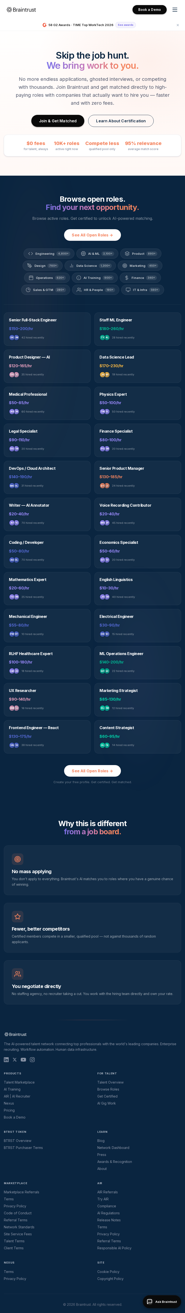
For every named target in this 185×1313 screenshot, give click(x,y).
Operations (50, 278)
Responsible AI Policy (114, 1248)
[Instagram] (32, 1059)
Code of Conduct (18, 1213)
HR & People (98, 290)
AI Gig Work (106, 1103)
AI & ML (100, 254)
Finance (143, 278)
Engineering (52, 254)
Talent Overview (110, 1082)
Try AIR (103, 1199)
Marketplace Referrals (21, 1192)
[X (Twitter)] (15, 1059)
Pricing (9, 1110)
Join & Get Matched (58, 120)
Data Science (93, 266)
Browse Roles (108, 1089)
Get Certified (107, 1096)
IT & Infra (145, 290)
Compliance (106, 1206)
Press (101, 1155)
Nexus (9, 1103)
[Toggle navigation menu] (175, 10)
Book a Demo (149, 9)
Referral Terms (15, 1220)
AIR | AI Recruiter (17, 1096)
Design (45, 266)
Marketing (143, 266)
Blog (101, 1141)
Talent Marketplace (19, 1082)
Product (144, 254)
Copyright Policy (110, 1279)
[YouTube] (23, 1059)
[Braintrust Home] (21, 10)
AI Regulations (108, 1213)
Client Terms (14, 1248)
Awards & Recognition (114, 1162)
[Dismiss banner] (177, 25)
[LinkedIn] (6, 1059)
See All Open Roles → (92, 235)
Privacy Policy (15, 1206)
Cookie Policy (108, 1272)
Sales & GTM (48, 290)
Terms (9, 1199)
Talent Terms (14, 1241)
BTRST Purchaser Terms (23, 1148)
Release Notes (109, 1220)
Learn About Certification (121, 120)
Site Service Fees (18, 1234)
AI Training (98, 278)
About (102, 1169)
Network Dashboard (113, 1148)
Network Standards (19, 1227)
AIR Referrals (107, 1192)
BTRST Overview (17, 1141)
